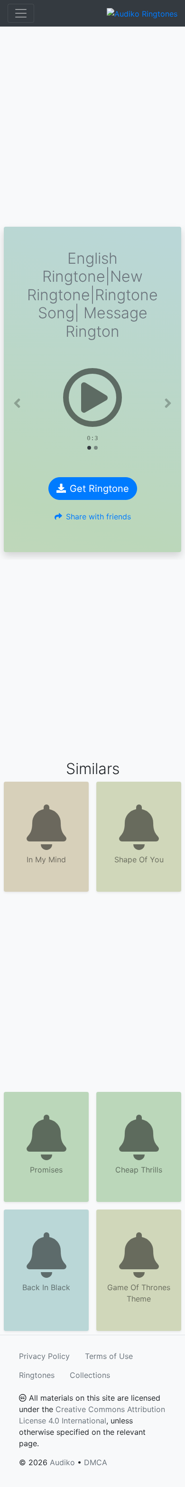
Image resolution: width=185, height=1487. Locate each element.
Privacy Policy (44, 1356)
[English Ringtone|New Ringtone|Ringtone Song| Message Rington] (92, 397)
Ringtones (37, 1375)
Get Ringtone (99, 488)
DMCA (95, 1462)
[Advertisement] (92, 126)
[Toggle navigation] (21, 13)
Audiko (62, 1462)
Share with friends (98, 516)
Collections (90, 1375)
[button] (17, 403)
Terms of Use (109, 1356)
